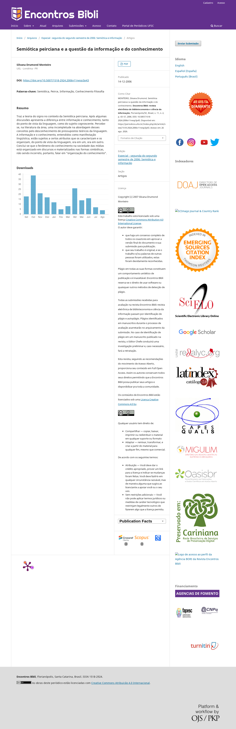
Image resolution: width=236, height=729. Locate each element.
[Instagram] (191, 146)
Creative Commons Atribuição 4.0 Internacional (120, 683)
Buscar (217, 25)
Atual (43, 25)
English (179, 65)
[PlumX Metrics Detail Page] (28, 566)
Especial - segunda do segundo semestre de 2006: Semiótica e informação (81, 38)
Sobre (28, 25)
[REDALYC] (197, 357)
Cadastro (208, 2)
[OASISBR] (197, 482)
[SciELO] (197, 318)
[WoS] (197, 271)
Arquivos (57, 25)
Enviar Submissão (188, 43)
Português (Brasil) (186, 76)
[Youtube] (204, 146)
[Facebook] (179, 146)
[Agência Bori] (197, 563)
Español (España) (186, 71)
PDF (125, 64)
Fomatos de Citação (131, 138)
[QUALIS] (197, 433)
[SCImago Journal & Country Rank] (197, 211)
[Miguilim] (197, 459)
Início (14, 25)
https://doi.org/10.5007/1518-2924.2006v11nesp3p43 (56, 80)
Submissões (76, 25)
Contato (111, 25)
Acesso (96, 25)
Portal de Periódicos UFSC (138, 25)
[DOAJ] (197, 192)
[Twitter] (214, 146)
